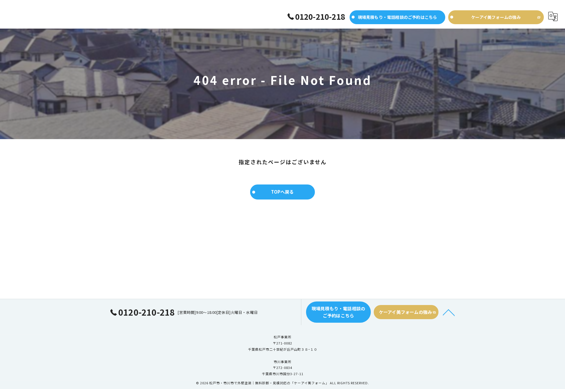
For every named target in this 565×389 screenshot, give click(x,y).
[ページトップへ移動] (449, 312)
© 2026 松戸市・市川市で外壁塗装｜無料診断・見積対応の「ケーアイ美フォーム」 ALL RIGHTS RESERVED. (282, 382)
